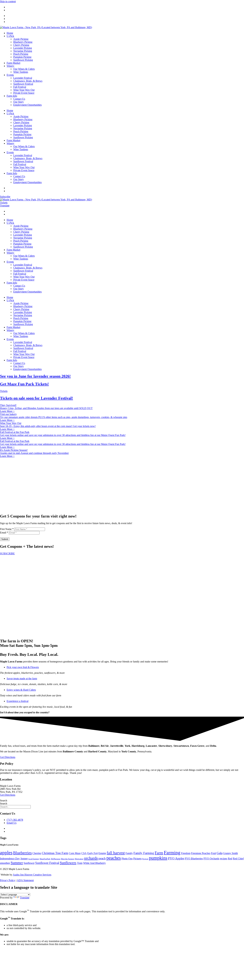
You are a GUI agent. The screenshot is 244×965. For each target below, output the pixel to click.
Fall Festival (19, 86)
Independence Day (10, 858)
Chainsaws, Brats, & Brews (27, 80)
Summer (17, 863)
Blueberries (22, 852)
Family (129, 853)
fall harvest (116, 852)
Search (3, 800)
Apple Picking (20, 39)
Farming (172, 852)
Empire (102, 853)
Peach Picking (20, 54)
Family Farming (143, 853)
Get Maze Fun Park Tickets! (24, 384)
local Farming (33, 859)
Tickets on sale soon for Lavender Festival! (36, 398)
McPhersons (55, 859)
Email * (4, 532)
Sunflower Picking (23, 60)
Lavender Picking (22, 48)
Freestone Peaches (200, 853)
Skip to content (8, 1)
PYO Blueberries (194, 858)
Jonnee (24, 858)
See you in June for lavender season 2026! (35, 376)
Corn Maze (75, 853)
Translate (24, 897)
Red (230, 858)
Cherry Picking (21, 45)
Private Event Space (23, 92)
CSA (84, 853)
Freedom (185, 853)
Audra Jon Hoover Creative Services (32, 874)
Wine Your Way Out (24, 89)
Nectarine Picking (22, 51)
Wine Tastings (20, 71)
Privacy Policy (7, 880)
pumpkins (158, 857)
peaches (113, 857)
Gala (219, 853)
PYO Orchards (211, 858)
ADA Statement (25, 880)
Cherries (36, 853)
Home (10, 33)
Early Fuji (92, 853)
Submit (4, 539)
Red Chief (238, 858)
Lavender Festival (22, 77)
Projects (145, 859)
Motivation (79, 859)
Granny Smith (230, 853)
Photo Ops (127, 858)
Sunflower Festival (23, 83)
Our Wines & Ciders (24, 68)
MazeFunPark (45, 859)
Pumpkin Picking (22, 57)
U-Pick (10, 36)
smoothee (5, 863)
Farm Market (13, 63)
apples (6, 852)
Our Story (18, 101)
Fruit (213, 853)
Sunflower (29, 863)
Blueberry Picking (22, 42)
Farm (159, 852)
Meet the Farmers (67, 859)
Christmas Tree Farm (55, 853)
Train (79, 863)
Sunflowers (68, 863)
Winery (10, 65)
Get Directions (7, 794)
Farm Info (12, 95)
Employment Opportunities (27, 104)
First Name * (7, 529)
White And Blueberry (94, 863)
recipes (223, 858)
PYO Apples (176, 858)
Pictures (137, 858)
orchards (91, 858)
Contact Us (19, 98)
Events (10, 74)
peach (102, 858)
